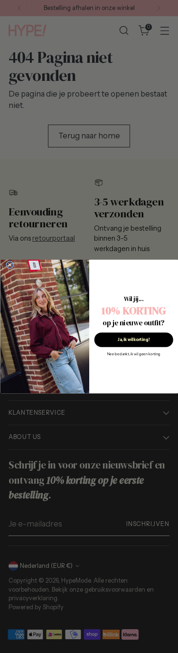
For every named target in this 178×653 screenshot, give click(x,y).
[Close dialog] (9, 265)
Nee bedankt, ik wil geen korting (133, 354)
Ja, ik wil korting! (134, 339)
